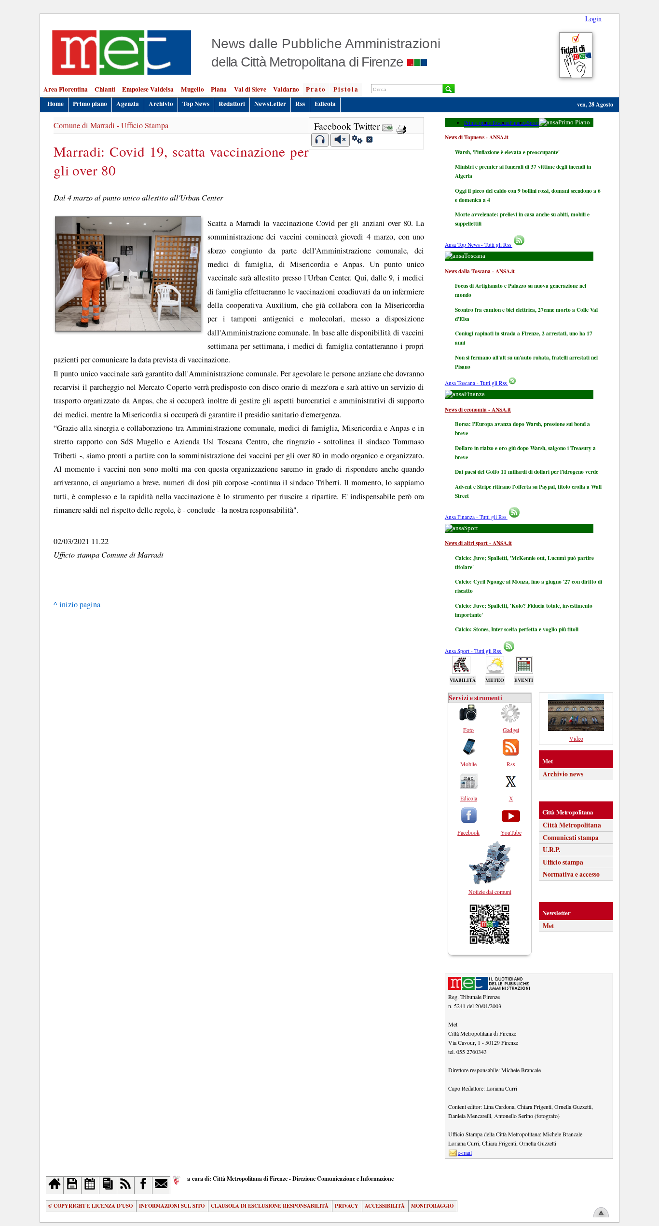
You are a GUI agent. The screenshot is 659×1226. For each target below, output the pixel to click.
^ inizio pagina (77, 604)
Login (593, 18)
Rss (300, 103)
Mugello (192, 89)
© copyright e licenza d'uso (90, 1206)
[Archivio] (73, 1185)
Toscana (500, 122)
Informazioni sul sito (172, 1206)
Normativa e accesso (571, 874)
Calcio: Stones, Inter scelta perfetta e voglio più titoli (516, 629)
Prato (316, 89)
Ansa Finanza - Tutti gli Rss (476, 516)
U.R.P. (551, 849)
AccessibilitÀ (385, 1206)
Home (55, 103)
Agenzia (127, 103)
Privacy (346, 1206)
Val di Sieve (250, 89)
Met (548, 926)
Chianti (105, 89)
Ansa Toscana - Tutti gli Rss (476, 382)
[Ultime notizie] (90, 1185)
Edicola (325, 103)
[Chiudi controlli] (369, 140)
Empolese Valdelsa (148, 89)
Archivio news (563, 774)
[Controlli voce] (357, 140)
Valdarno (286, 89)
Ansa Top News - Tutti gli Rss (478, 244)
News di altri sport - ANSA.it (478, 543)
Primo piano (90, 103)
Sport (533, 122)
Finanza (518, 122)
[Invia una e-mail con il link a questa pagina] (387, 126)
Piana (219, 89)
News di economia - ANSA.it (478, 409)
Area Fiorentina (65, 89)
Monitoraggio (432, 1206)
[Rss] (126, 1185)
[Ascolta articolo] (320, 140)
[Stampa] (401, 126)
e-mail (465, 1152)
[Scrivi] (161, 1185)
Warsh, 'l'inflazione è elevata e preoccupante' (507, 152)
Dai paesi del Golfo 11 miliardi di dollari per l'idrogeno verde (526, 471)
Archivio (161, 103)
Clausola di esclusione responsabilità (270, 1206)
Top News (195, 103)
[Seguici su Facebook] (143, 1185)
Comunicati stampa (571, 837)
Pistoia (346, 89)
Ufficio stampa (563, 862)
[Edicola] (108, 1185)
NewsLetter (270, 103)
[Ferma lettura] (340, 140)
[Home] (55, 1185)
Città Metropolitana (572, 825)
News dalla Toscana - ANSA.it (480, 271)
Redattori (232, 103)
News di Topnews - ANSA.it (476, 137)
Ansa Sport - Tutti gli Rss (473, 650)
